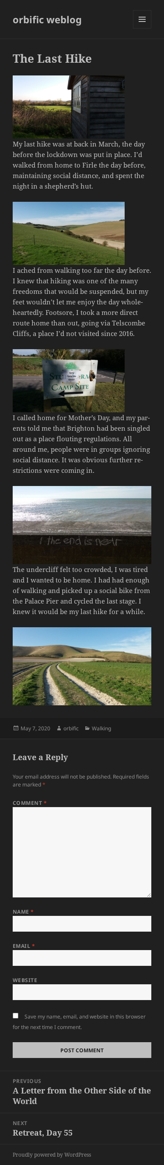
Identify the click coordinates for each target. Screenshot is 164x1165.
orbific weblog (47, 19)
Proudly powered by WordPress (52, 1154)
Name (23, 911)
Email (24, 946)
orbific (71, 728)
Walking (101, 728)
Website (25, 980)
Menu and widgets (142, 28)
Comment (30, 803)
